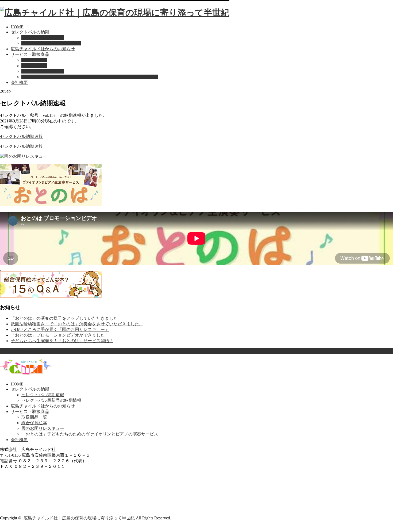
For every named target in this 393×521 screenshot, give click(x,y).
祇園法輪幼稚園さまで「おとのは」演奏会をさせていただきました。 (77, 324)
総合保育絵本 (34, 65)
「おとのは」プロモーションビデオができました (58, 335)
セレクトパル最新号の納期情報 (51, 43)
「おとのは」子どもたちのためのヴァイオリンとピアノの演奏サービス (89, 77)
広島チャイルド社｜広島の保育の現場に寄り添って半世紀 (79, 518)
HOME (17, 27)
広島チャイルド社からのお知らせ (43, 49)
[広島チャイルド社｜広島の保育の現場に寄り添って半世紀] (114, 12)
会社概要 (19, 82)
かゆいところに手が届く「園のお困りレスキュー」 (60, 329)
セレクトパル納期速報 (42, 37)
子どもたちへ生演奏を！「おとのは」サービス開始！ (62, 340)
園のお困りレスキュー (42, 71)
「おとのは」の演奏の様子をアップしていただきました (64, 318)
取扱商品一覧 (34, 60)
